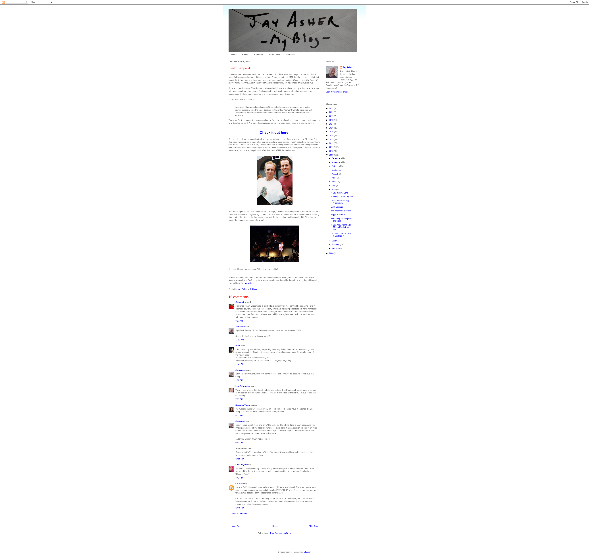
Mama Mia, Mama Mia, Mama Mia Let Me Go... (341, 227)
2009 (331, 155)
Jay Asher (240, 326)
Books (245, 55)
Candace (239, 483)
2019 (331, 116)
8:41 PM (239, 478)
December (336, 158)
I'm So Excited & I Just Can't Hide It (341, 234)
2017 (331, 124)
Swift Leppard (337, 207)
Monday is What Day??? (342, 196)
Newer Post (236, 526)
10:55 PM (239, 459)
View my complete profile (337, 92)
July (334, 178)
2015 (331, 132)
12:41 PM (239, 364)
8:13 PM (239, 415)
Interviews (290, 55)
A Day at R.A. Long (339, 193)
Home (234, 55)
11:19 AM (239, 340)
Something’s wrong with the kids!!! (341, 219)
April (334, 189)
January (335, 248)
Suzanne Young (242, 405)
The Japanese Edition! (341, 211)
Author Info (258, 55)
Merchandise (274, 55)
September (337, 170)
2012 (331, 143)
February (336, 244)
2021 (331, 112)
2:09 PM (239, 380)
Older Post (313, 526)
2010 (331, 151)
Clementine (240, 302)
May (334, 185)
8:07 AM (239, 321)
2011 (331, 147)
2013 (331, 139)
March (335, 241)
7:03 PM (239, 399)
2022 (331, 108)
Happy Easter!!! (338, 214)
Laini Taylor (241, 464)
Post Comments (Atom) (280, 533)
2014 (331, 135)
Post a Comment (239, 513)
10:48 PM (239, 508)
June (334, 181)
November (336, 162)
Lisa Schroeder (242, 386)
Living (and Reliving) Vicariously (340, 201)
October (335, 166)
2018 (331, 120)
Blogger (307, 552)
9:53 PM (239, 443)
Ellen (237, 345)
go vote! (248, 283)
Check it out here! (275, 133)
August (335, 174)
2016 (331, 128)
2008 (331, 253)
